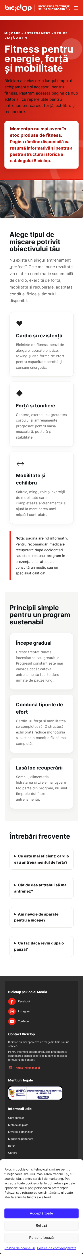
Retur (11, 1145)
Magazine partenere (20, 1138)
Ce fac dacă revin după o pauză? (39, 946)
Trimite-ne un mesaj (27, 1067)
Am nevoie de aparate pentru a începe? (36, 917)
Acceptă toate (41, 1213)
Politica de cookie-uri (20, 1248)
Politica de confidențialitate (56, 1248)
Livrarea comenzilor (20, 1131)
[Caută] (68, 8)
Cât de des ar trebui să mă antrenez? (40, 888)
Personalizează (41, 1237)
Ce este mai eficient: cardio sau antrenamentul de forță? (41, 859)
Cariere (12, 1152)
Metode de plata (18, 1125)
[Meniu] (76, 8)
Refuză (41, 1225)
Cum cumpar (16, 1117)
